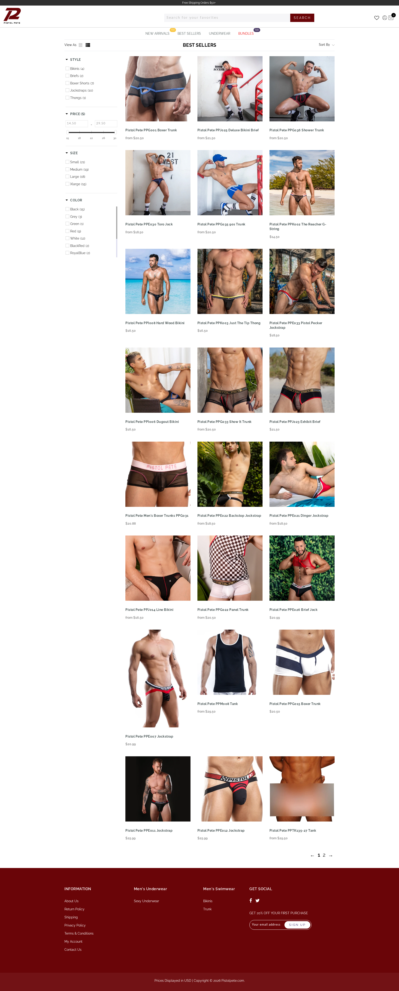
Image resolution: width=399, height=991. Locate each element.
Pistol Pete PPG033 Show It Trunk (224, 422)
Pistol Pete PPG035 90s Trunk (221, 224)
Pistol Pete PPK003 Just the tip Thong (229, 323)
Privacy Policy (75, 925)
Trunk (207, 909)
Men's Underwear (150, 889)
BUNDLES (246, 33)
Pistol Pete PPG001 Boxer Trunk (151, 130)
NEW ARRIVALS (157, 33)
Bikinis (207, 901)
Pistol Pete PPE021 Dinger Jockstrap (299, 515)
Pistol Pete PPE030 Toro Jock (149, 224)
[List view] (88, 45)
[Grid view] (81, 45)
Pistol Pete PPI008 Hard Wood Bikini (155, 323)
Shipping (71, 917)
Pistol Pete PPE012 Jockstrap (221, 830)
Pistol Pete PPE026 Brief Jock (293, 610)
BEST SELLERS (189, 33)
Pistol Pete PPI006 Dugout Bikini (152, 422)
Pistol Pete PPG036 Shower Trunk (296, 130)
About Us (71, 901)
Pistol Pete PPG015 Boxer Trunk (295, 704)
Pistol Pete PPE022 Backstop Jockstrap (229, 515)
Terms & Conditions (79, 933)
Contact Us (73, 949)
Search (302, 18)
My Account (73, 941)
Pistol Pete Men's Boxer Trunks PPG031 (157, 515)
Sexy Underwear (146, 901)
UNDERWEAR (219, 33)
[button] (73, 59)
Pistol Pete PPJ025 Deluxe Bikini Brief (228, 130)
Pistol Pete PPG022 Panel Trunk (223, 610)
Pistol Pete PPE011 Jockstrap (148, 830)
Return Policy (74, 909)
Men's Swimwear (219, 889)
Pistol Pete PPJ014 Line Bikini (149, 610)
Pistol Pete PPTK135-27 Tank (292, 830)
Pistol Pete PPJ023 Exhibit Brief (294, 422)
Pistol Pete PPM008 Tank (217, 704)
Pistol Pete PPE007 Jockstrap (149, 736)
